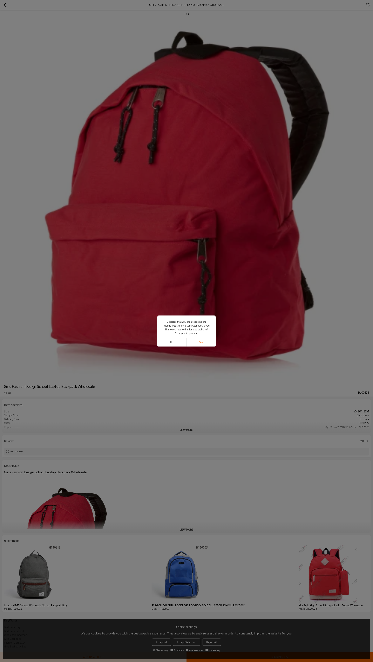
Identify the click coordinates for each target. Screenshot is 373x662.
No (171, 342)
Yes (201, 342)
